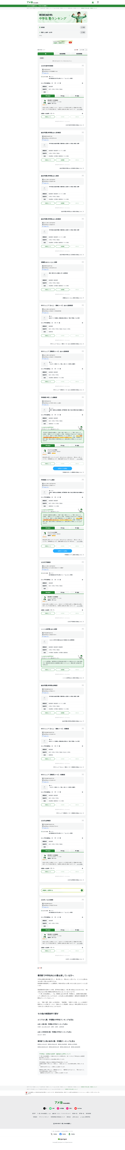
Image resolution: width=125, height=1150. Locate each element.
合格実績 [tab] (62, 160)
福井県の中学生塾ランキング (45, 1089)
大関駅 (52, 1026)
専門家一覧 (81, 1113)
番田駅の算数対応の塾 (65, 1047)
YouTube (79, 1108)
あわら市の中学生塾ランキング (58, 1089)
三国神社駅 (61, 1026)
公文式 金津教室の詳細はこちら (75, 880)
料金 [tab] (63, 96)
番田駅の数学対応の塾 (54, 1047)
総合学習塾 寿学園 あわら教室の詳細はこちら (71, 211)
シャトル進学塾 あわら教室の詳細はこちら (72, 678)
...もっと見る (79, 109)
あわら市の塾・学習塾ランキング (60, 8)
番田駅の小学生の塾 (42, 1044)
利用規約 (35, 1117)
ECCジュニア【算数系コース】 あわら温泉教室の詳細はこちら (67, 390)
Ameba (55, 1134)
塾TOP (28, 8)
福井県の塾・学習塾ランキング (47, 8)
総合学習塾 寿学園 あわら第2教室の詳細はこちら (71, 254)
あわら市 (40, 1034)
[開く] (82, 83)
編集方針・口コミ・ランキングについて (61, 1113)
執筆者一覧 (74, 1113)
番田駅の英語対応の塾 (43, 1047)
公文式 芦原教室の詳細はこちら (75, 621)
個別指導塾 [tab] (62, 54)
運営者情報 (88, 1113)
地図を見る (46, 73)
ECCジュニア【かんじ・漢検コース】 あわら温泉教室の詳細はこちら (66, 344)
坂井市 (44, 1034)
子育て (70, 1108)
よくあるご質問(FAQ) (85, 1117)
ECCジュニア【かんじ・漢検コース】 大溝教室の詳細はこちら (67, 767)
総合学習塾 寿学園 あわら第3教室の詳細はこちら (71, 168)
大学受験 (62, 1108)
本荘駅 (39, 1026)
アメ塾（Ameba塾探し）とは (44, 1113)
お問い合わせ (75, 1117)
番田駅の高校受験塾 (62, 1044)
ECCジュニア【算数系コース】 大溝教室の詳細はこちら (69, 813)
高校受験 (41, 58)
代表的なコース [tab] (48, 116)
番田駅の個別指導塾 (75, 1047)
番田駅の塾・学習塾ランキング (74, 8)
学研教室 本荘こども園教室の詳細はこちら (72, 472)
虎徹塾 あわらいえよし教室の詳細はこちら (72, 297)
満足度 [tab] (48, 96)
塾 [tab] (45, 54)
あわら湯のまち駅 (46, 1026)
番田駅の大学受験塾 (72, 1044)
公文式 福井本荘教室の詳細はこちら (74, 125)
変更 (84, 27)
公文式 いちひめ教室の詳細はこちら (74, 959)
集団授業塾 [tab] (79, 54)
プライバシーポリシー (44, 1117)
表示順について (42, 49)
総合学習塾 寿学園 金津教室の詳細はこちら (72, 721)
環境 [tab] (78, 96)
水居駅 (56, 1026)
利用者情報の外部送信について (58, 1117)
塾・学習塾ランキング (35, 8)
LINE (53, 1108)
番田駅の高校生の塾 (52, 1044)
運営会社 (69, 1117)
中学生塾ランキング (34, 1089)
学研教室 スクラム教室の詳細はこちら (73, 554)
